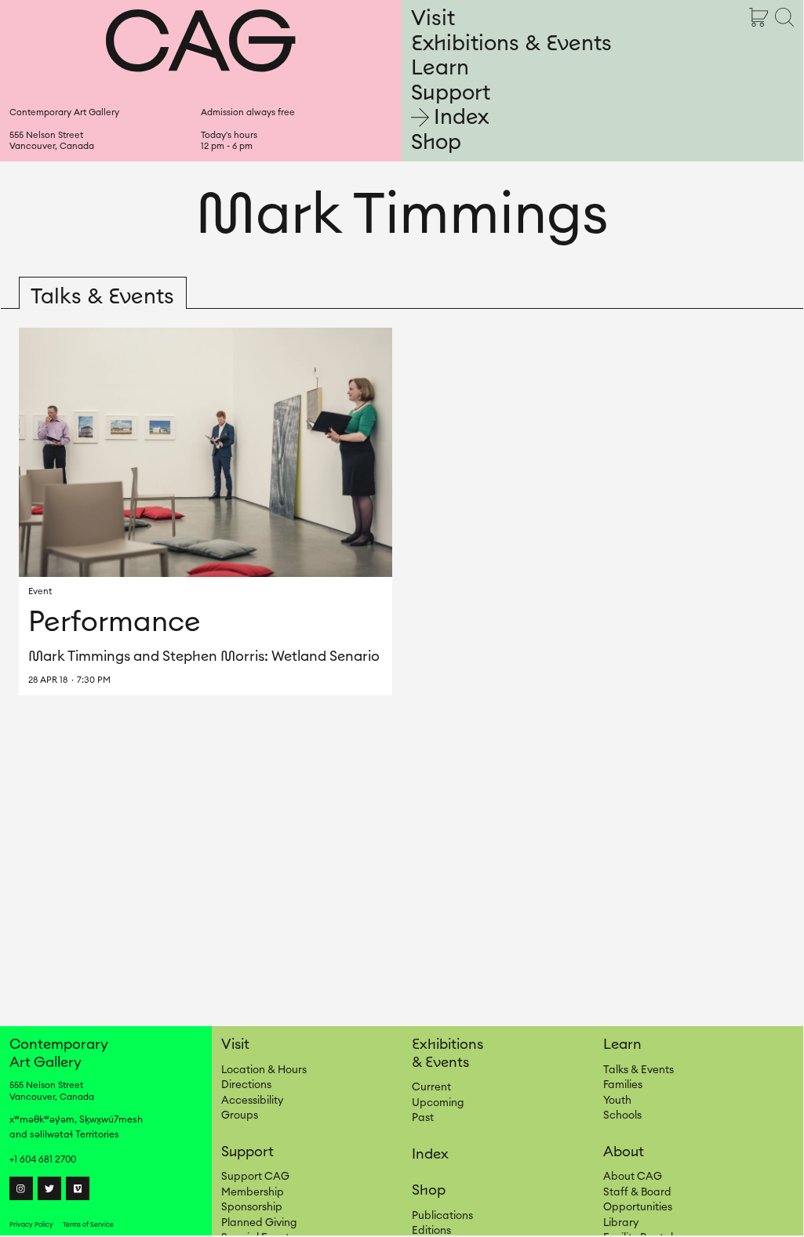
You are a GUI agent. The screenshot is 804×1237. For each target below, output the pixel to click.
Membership (252, 1192)
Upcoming (438, 1102)
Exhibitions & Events (511, 43)
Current (431, 1087)
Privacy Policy (31, 1224)
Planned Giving (258, 1222)
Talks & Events (638, 1070)
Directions (246, 1084)
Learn (440, 67)
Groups (239, 1115)
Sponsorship (251, 1207)
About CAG (632, 1176)
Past (423, 1117)
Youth (617, 1100)
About (623, 1151)
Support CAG (255, 1176)
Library (620, 1222)
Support (450, 92)
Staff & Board (637, 1192)
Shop (436, 142)
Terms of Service (88, 1224)
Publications (442, 1215)
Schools (622, 1115)
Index (461, 117)
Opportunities (637, 1207)
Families (622, 1084)
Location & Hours (264, 1070)
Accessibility (252, 1100)
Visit (433, 18)
